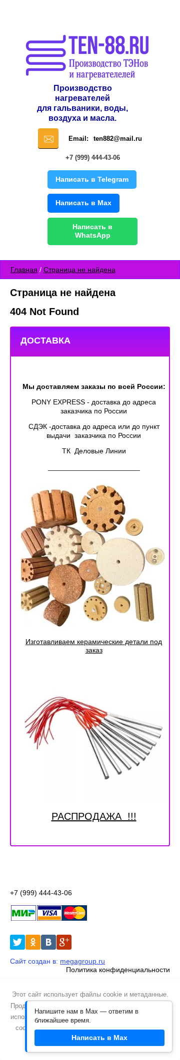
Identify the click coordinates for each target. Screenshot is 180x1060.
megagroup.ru (82, 961)
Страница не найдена (80, 270)
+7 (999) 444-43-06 (93, 157)
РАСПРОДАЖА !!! (94, 816)
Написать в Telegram (92, 179)
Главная (24, 270)
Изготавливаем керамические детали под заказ (94, 646)
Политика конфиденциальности (118, 970)
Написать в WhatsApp (92, 231)
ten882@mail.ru (118, 138)
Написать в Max (84, 203)
